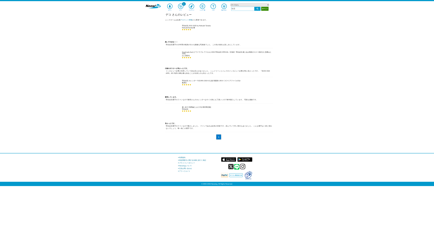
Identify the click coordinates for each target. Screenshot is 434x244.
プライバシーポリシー (187, 163)
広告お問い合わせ (185, 168)
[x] (231, 167)
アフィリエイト (184, 171)
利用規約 (182, 157)
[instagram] (242, 166)
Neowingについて (185, 166)
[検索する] (257, 9)
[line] (236, 167)
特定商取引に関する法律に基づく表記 (192, 160)
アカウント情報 (186, 20)
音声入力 (265, 8)
